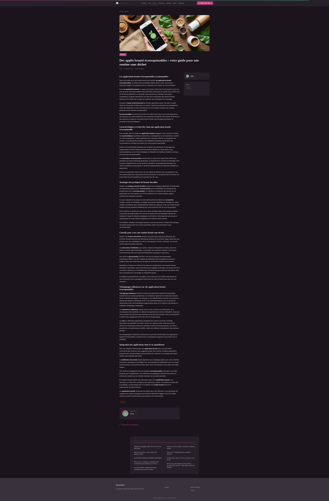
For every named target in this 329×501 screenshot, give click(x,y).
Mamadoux (122, 3)
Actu (149, 3)
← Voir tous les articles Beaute (129, 425)
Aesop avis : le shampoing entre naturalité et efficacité (179, 453)
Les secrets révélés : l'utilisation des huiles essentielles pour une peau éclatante (145, 468)
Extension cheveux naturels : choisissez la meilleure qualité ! (181, 447)
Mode (174, 3)
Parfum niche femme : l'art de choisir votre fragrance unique (145, 453)
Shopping (181, 3)
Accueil (144, 3)
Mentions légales (195, 487)
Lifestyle (168, 3)
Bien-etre (161, 3)
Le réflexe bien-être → (205, 3)
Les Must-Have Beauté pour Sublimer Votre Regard (148, 458)
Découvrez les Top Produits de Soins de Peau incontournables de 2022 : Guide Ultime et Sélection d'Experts (181, 465)
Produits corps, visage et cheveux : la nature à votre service (180, 458)
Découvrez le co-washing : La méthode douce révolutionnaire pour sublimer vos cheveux (146, 462)
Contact (193, 490)
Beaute (155, 3)
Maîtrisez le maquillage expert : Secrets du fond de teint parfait (147, 447)
